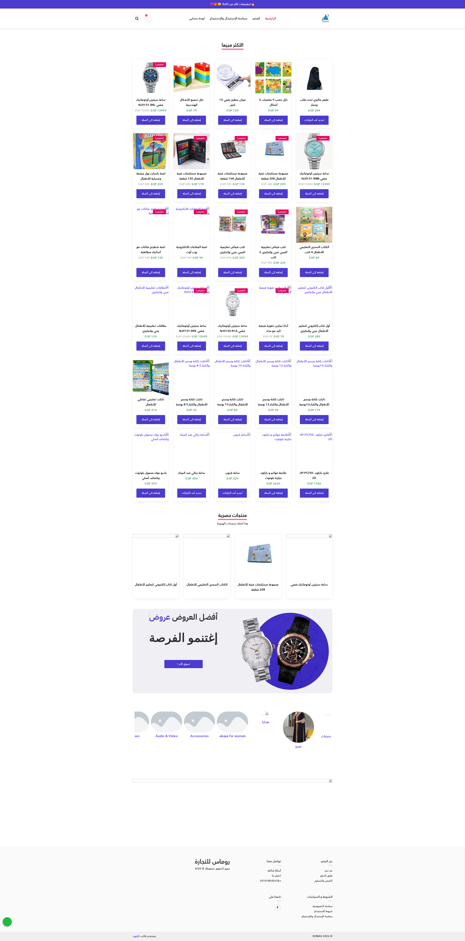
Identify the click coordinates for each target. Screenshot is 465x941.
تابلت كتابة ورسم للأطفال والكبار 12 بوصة (273, 402)
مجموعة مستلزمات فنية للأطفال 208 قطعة (273, 176)
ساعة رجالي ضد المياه (191, 472)
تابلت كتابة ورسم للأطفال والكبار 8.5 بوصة (192, 402)
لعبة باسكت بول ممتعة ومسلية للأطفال (150, 176)
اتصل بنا (276, 876)
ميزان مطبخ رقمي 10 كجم (232, 102)
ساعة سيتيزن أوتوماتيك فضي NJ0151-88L (151, 102)
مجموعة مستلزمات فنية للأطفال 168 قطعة (232, 176)
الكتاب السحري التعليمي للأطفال (207, 584)
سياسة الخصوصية (322, 906)
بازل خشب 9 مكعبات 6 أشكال (273, 102)
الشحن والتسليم (323, 881)
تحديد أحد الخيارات (314, 120)
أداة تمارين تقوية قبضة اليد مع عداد (273, 328)
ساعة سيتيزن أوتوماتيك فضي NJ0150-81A (232, 328)
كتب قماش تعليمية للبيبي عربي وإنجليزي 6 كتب (273, 252)
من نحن (328, 871)
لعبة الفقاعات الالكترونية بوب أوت (191, 250)
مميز (298, 746)
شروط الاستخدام (323, 911)
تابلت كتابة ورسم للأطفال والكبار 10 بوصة (232, 402)
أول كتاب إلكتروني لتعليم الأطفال (156, 584)
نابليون (136, 936)
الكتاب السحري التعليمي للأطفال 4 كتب (314, 250)
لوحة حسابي (197, 18)
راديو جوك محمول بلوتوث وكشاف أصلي (151, 475)
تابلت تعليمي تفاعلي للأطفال (151, 402)
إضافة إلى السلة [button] (273, 120)
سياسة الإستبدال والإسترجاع (228, 18)
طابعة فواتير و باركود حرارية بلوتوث (273, 475)
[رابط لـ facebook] (277, 907)
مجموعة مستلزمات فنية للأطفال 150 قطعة (192, 176)
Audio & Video (166, 736)
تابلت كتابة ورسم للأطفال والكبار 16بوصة (314, 402)
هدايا (265, 722)
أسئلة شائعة (274, 871)
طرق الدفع (326, 876)
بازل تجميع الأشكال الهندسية (191, 102)
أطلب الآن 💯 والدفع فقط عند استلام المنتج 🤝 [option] (232, 4)
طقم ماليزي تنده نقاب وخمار (314, 102)
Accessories (199, 736)
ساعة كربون (232, 472)
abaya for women (232, 736)
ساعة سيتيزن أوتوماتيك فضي (309, 584)
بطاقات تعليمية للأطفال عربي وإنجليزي (150, 328)
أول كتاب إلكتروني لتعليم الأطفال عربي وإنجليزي (314, 328)
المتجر (256, 18)
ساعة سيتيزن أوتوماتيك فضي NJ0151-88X (192, 328)
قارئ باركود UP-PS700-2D (314, 475)
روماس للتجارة (212, 861)
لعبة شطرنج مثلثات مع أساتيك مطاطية (150, 250)
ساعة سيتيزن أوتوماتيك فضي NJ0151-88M (314, 176)
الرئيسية (270, 18)
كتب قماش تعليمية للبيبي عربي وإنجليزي (232, 250)
